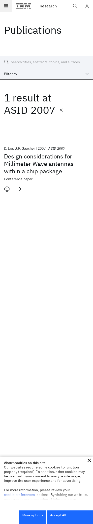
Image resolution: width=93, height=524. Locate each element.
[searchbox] (46, 62)
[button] (89, 460)
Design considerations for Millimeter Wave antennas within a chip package (39, 164)
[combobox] (46, 74)
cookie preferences (19, 494)
